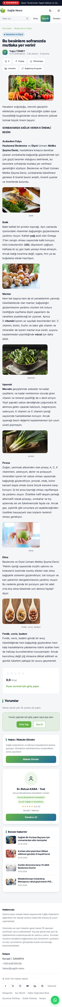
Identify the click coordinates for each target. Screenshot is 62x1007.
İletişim (56, 18)
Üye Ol (45, 18)
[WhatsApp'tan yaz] (55, 1000)
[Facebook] (5, 986)
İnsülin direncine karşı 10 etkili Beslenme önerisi (33, 866)
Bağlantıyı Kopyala (33, 68)
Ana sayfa (7, 28)
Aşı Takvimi (20, 993)
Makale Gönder (31, 759)
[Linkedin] (35, 986)
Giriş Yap (24, 724)
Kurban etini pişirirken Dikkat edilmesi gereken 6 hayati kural (34, 852)
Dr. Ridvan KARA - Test (31, 789)
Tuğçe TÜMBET (17, 51)
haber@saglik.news (13, 968)
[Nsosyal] (42, 986)
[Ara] (27, 18)
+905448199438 (12, 963)
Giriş (35, 18)
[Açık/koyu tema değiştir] (50, 10)
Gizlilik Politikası (29, 998)
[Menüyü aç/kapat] (58, 10)
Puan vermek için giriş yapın (22, 686)
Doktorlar (52, 986)
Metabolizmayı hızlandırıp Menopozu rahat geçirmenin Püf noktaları (34, 880)
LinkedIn (12, 68)
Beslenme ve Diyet (23, 28)
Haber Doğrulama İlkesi (38, 993)
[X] (13, 986)
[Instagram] (20, 986)
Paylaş (21, 61)
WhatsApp (38, 61)
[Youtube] (28, 986)
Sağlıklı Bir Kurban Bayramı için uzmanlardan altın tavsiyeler (34, 839)
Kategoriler (7, 993)
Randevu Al (31, 817)
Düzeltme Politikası (11, 998)
